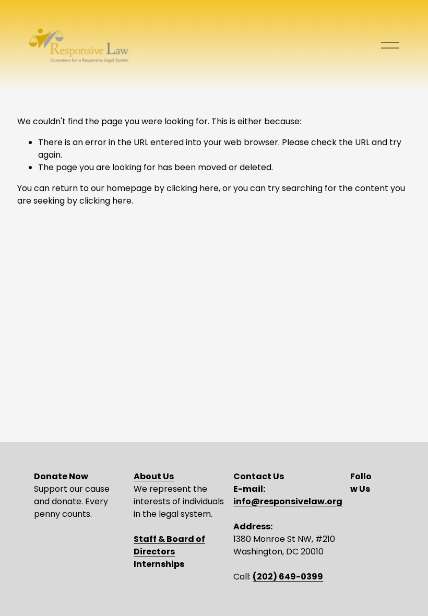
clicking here (193, 188)
